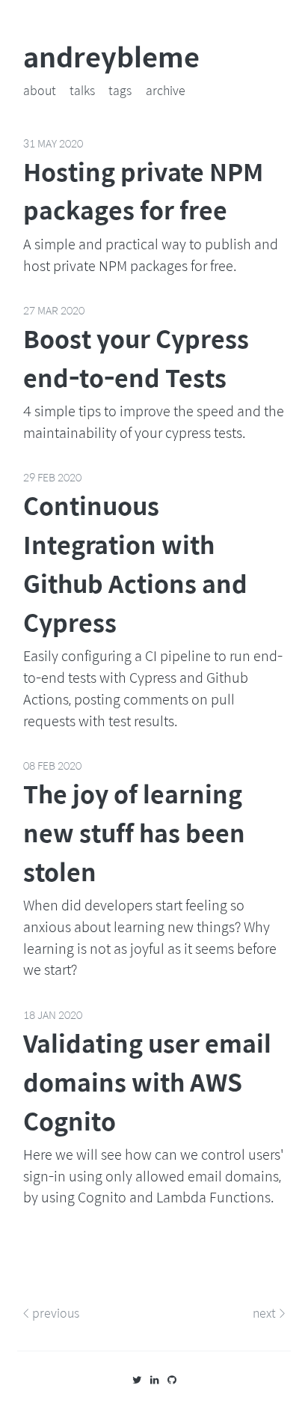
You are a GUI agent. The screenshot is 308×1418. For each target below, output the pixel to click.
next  (269, 1312)
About (39, 90)
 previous (51, 1312)
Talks (82, 90)
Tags (120, 90)
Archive (165, 90)
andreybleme (111, 56)
